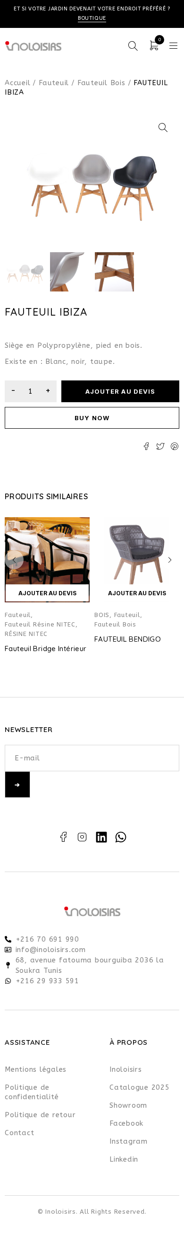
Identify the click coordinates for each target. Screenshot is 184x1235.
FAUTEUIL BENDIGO (127, 639)
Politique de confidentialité (32, 1092)
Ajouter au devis (120, 391)
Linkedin (123, 1159)
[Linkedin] (101, 837)
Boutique (92, 18)
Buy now (92, 418)
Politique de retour (40, 1115)
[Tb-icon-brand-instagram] (82, 837)
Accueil (17, 83)
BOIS (101, 614)
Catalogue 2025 (139, 1087)
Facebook (126, 1123)
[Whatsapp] (121, 837)
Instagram (128, 1141)
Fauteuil (54, 83)
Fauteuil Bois (101, 83)
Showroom (128, 1105)
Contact (19, 1133)
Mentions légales (36, 1069)
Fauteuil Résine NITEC (40, 624)
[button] (162, 127)
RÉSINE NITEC (26, 633)
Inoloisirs (125, 1069)
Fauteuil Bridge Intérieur (45, 648)
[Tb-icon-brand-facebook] (63, 837)
